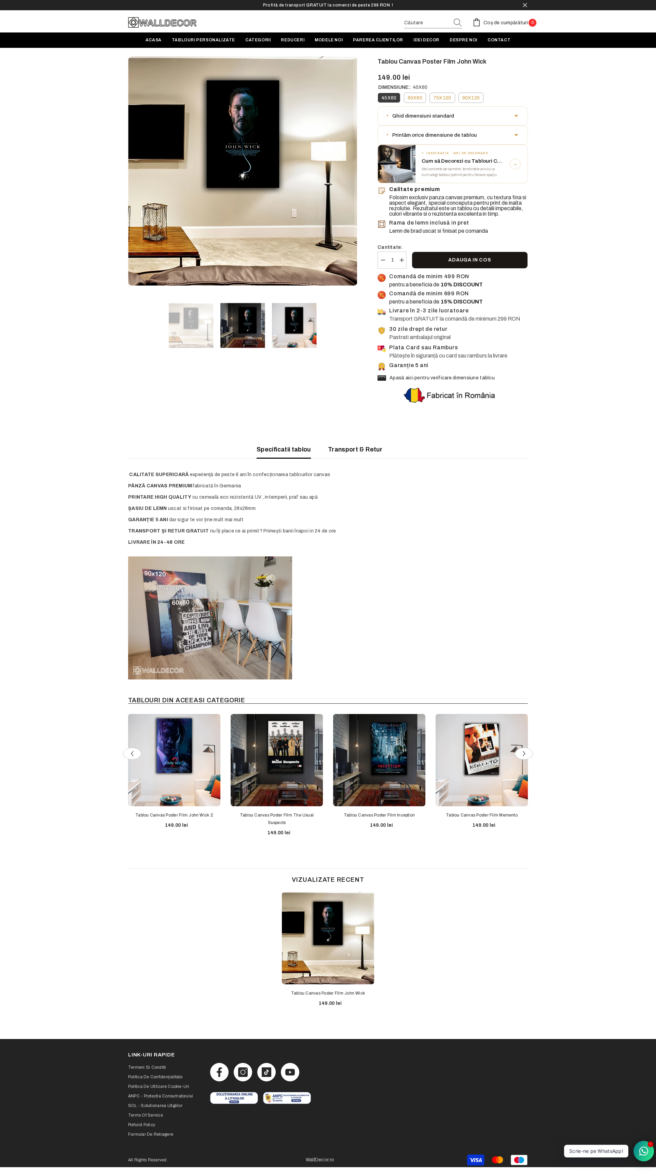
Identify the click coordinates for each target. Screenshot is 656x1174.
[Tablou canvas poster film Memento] (482, 760)
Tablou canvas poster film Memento (482, 815)
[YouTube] (290, 1072)
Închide (525, 5)
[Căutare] (433, 23)
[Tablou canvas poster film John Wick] (328, 938)
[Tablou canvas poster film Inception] (379, 760)
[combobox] (426, 23)
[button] (453, 116)
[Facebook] (219, 1072)
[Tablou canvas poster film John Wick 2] (174, 760)
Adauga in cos (469, 259)
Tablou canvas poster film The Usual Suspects (277, 819)
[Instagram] (243, 1072)
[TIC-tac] (266, 1072)
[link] (234, 1098)
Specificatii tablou (284, 449)
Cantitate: (390, 247)
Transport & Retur (355, 449)
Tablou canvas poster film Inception (379, 815)
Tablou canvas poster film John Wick (328, 993)
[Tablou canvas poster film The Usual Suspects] (277, 760)
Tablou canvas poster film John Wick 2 (174, 815)
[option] (328, 5)
